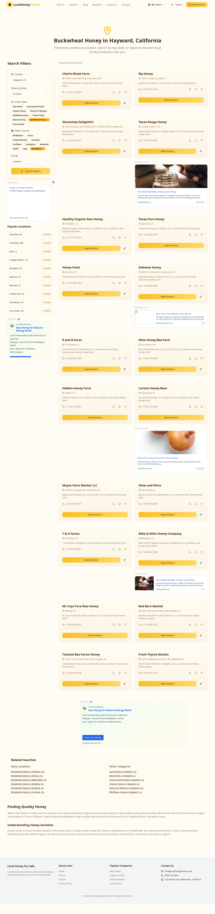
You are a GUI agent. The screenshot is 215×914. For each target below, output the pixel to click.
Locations (111, 4)
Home (61, 871)
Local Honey (116, 883)
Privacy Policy (65, 883)
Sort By (14, 155)
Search (60, 4)
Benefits (97, 4)
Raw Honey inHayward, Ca (122, 775)
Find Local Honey (93, 737)
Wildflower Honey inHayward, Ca (125, 792)
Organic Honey (117, 875)
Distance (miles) (19, 88)
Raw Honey (115, 871)
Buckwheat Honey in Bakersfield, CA (28, 779)
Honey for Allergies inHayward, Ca (126, 788)
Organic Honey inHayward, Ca (124, 783)
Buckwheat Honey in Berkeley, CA (27, 783)
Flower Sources (22, 130)
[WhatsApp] (119, 92)
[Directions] (125, 92)
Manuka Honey (117, 879)
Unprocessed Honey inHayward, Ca (126, 779)
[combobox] (156, 5)
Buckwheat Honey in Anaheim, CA (27, 771)
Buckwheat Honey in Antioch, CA (27, 775)
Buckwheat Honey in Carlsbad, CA (27, 792)
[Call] (113, 92)
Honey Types (21, 101)
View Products (91, 103)
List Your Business (197, 4)
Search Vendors (33, 171)
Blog (85, 4)
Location (19, 74)
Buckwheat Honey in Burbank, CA (27, 788)
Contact (126, 4)
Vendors (73, 4)
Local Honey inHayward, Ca (122, 771)
